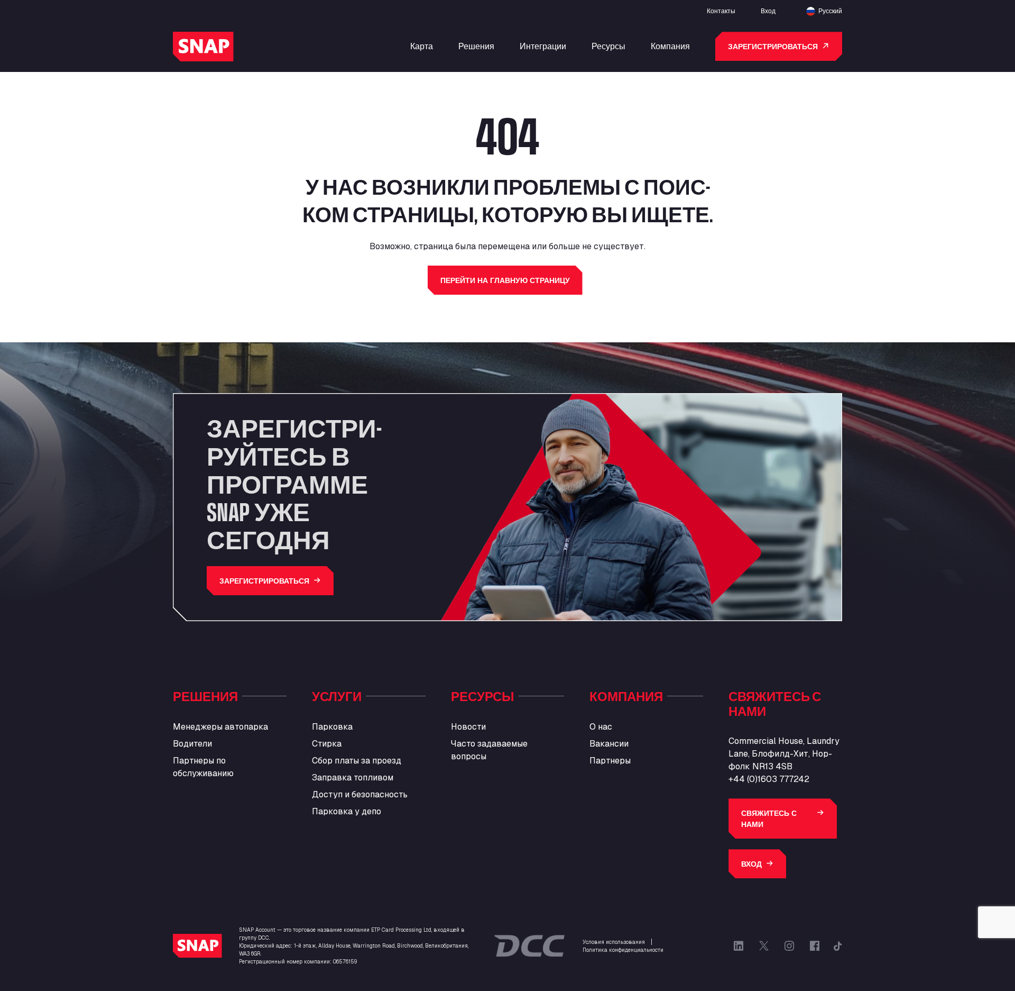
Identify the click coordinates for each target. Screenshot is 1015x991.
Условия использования (614, 942)
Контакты (721, 10)
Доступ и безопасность (360, 794)
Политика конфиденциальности (623, 950)
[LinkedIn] (738, 946)
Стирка (327, 743)
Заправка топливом (352, 777)
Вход (768, 10)
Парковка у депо (346, 811)
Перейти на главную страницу (505, 280)
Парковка (332, 726)
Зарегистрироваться (773, 46)
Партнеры (610, 760)
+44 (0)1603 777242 (768, 779)
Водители (192, 743)
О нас (600, 726)
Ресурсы (608, 45)
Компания (670, 45)
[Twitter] (764, 946)
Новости (468, 726)
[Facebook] (814, 946)
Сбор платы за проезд (356, 760)
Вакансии (609, 743)
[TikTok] (838, 946)
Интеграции (543, 45)
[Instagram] (789, 946)
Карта (421, 45)
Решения (476, 45)
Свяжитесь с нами (769, 818)
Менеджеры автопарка (220, 726)
